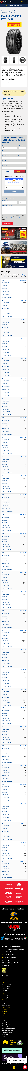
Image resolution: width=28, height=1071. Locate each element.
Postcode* (5, 165)
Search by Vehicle (6, 984)
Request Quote (7, 223)
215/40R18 (22, 418)
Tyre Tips (4, 992)
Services (4, 1000)
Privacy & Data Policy (10, 1063)
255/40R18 (22, 746)
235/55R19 (22, 842)
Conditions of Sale (20, 1063)
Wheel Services (6, 1005)
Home (4, 11)
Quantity (21, 146)
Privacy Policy (9, 217)
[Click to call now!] (22, 2)
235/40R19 (22, 823)
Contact (4, 1011)
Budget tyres (5, 1034)
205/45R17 (22, 300)
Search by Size (6, 986)
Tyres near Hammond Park (8, 1028)
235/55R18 (22, 689)
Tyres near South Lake (7, 1030)
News (3, 1015)
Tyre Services (5, 1004)
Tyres (3, 982)
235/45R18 (22, 649)
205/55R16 (22, 280)
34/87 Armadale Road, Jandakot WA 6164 (14, 950)
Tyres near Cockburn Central (9, 1027)
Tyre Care (4, 990)
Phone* (10, 156)
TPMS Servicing (6, 1007)
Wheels (4, 994)
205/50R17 (22, 338)
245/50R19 (22, 861)
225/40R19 (22, 803)
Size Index (4, 1021)
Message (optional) (7, 205)
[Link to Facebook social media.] (14, 1067)
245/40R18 (22, 708)
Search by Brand (6, 988)
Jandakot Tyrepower (15, 5)
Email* (4, 161)
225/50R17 (22, 398)
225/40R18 (22, 437)
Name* (4, 151)
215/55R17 (22, 358)
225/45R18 (22, 475)
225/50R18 (22, 591)
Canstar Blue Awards (7, 1032)
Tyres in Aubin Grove (7, 1025)
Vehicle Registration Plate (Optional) (8, 199)
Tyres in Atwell (5, 1023)
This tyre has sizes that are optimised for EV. (14, 93)
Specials (4, 1009)
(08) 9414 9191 (10, 954)
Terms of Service (20, 217)
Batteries (4, 1002)
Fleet (3, 1013)
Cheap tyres (5, 1036)
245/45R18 (22, 726)
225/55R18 (22, 630)
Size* (3, 146)
